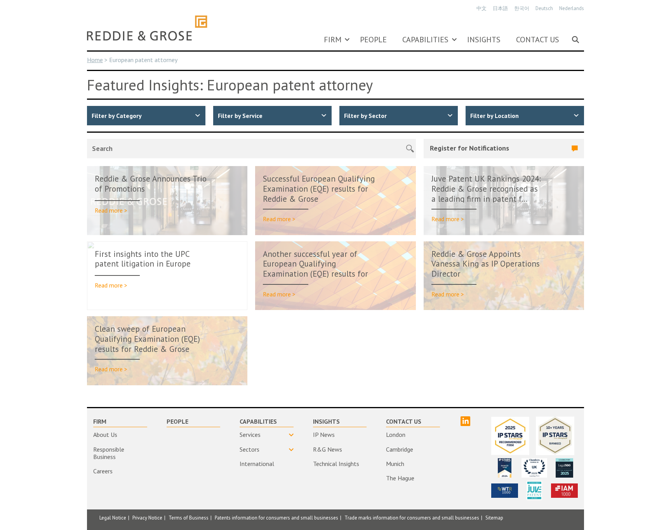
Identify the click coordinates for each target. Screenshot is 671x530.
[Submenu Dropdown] (347, 39)
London (395, 434)
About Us (105, 434)
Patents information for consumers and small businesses (276, 517)
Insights (484, 40)
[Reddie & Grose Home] (147, 28)
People (373, 40)
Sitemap (494, 517)
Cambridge (399, 449)
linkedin (465, 421)
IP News (324, 434)
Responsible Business (108, 453)
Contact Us (537, 40)
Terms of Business (189, 517)
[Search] (575, 39)
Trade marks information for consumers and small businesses (411, 517)
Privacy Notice (147, 517)
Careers (103, 471)
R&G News (327, 449)
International (257, 464)
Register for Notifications (469, 148)
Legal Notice (112, 517)
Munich (395, 464)
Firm (332, 40)
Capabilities (425, 40)
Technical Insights (336, 464)
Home (95, 60)
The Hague (400, 478)
